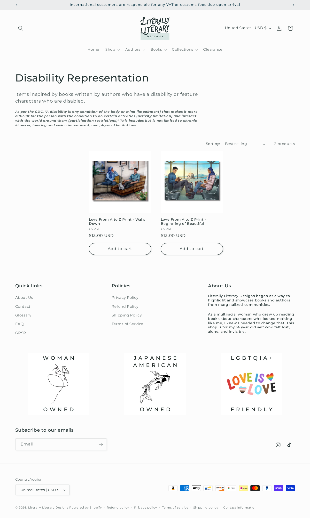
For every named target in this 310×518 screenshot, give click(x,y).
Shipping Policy (127, 315)
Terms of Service (127, 324)
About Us (24, 297)
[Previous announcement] (16, 5)
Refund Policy (125, 306)
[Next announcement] (293, 5)
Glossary (23, 315)
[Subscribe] (100, 444)
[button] (20, 28)
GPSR (20, 333)
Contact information (240, 507)
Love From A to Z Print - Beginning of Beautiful (183, 222)
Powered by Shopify (85, 507)
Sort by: (213, 144)
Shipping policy (205, 507)
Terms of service (175, 507)
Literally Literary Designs (48, 507)
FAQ (19, 324)
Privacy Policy (125, 297)
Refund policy (118, 507)
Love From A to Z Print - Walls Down (117, 222)
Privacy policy (145, 507)
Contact (23, 306)
